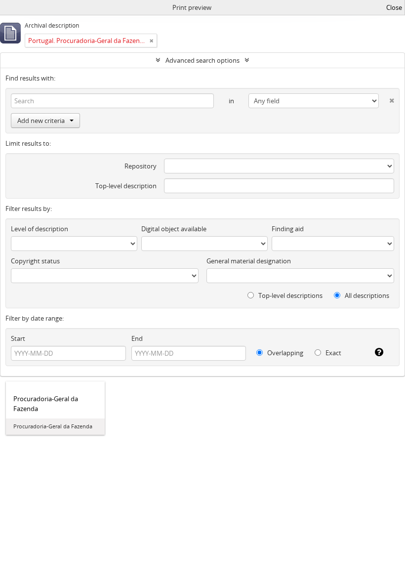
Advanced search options (202, 60)
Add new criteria (41, 120)
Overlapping (284, 352)
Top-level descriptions (290, 295)
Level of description (39, 228)
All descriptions (366, 295)
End (137, 338)
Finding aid (288, 228)
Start (18, 338)
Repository (140, 166)
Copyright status (35, 260)
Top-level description (126, 185)
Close (394, 7)
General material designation (248, 260)
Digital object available (173, 228)
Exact (332, 352)
